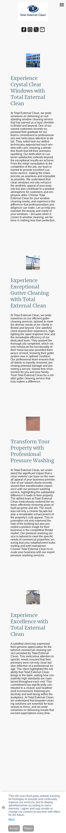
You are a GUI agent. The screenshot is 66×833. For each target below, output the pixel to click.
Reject (28, 828)
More (11, 819)
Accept (14, 828)
